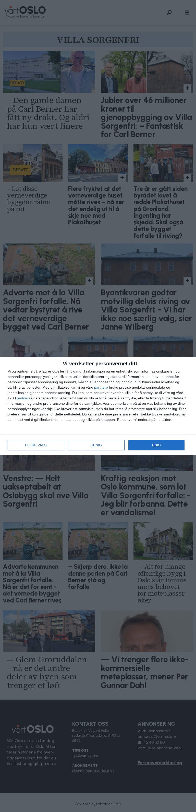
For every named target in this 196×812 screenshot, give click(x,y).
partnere (101, 387)
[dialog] (98, 406)
